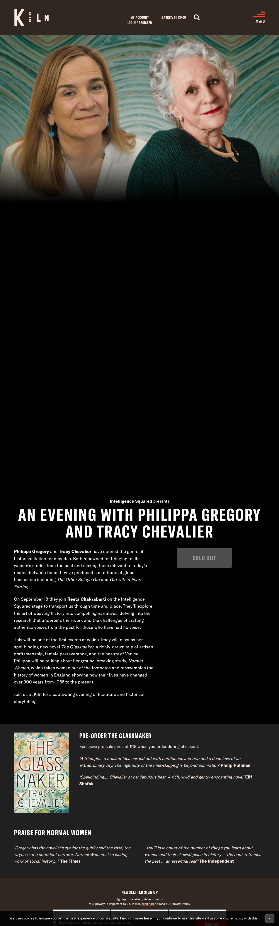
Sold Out (204, 557)
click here (148, 904)
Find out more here (136, 918)
